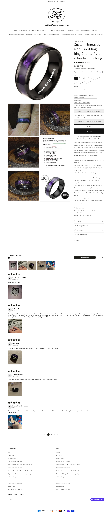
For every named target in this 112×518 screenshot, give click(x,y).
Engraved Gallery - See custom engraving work (21, 474)
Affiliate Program (13, 477)
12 (82, 82)
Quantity (76, 86)
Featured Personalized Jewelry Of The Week (20, 470)
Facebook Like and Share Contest (17, 480)
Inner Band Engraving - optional (84, 95)
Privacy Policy (12, 458)
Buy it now (89, 131)
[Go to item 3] (31, 265)
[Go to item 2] (22, 265)
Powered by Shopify (62, 514)
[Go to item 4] (41, 265)
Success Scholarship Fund (15, 483)
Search (10, 452)
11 (76, 82)
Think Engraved (53, 514)
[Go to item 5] (50, 265)
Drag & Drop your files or (89, 111)
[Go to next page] (67, 434)
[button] (10, 16)
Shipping (83, 68)
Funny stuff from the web (15, 467)
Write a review (85, 257)
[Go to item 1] (13, 265)
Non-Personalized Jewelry (15, 489)
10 (97, 78)
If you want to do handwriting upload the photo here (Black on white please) (88, 106)
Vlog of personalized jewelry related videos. (20, 464)
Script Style (77, 100)
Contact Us (11, 455)
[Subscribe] (37, 499)
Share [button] (77, 240)
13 (88, 82)
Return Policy (11, 486)
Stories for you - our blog (15, 461)
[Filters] (98, 257)
